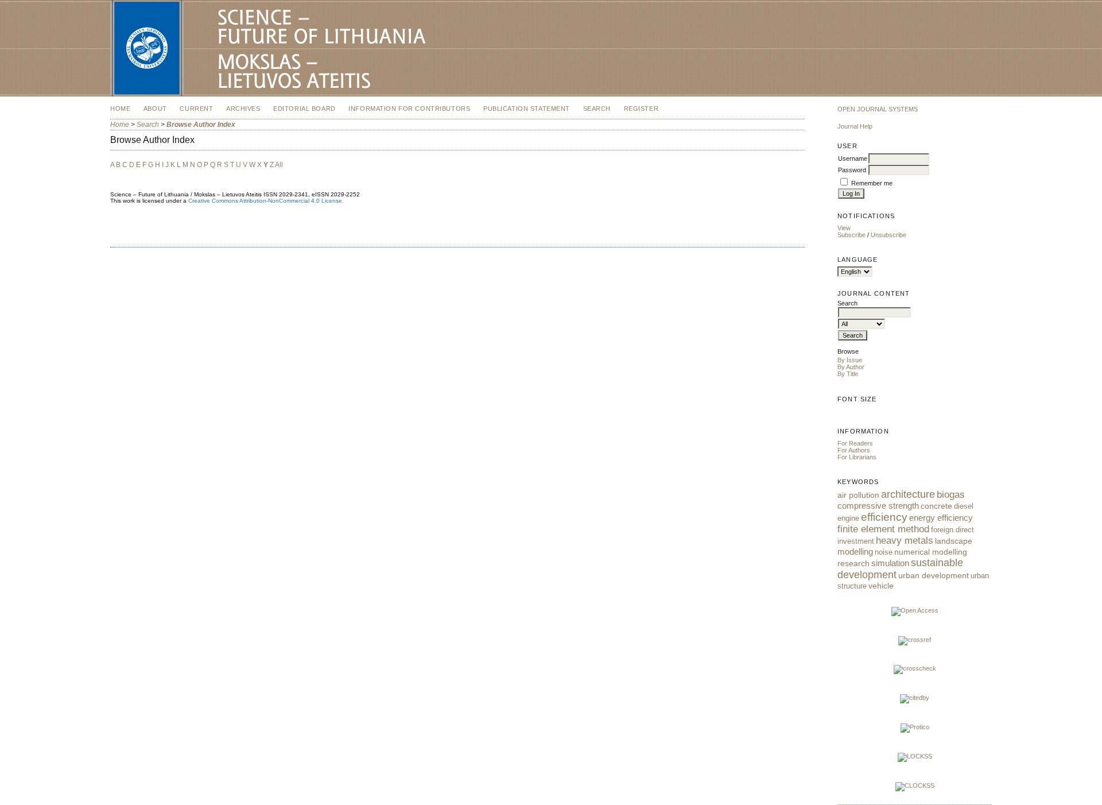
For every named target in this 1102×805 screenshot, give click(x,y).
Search (597, 108)
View (844, 228)
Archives (243, 108)
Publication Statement (526, 108)
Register (641, 108)
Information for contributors (409, 108)
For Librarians (856, 457)
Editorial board (304, 108)
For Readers (855, 443)
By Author (850, 366)
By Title (847, 373)
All (279, 165)
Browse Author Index (200, 125)
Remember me (872, 183)
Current (196, 108)
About (155, 108)
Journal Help (854, 126)
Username (852, 158)
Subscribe (851, 234)
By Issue (849, 360)
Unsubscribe (888, 234)
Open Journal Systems (877, 109)
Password (852, 170)
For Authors (853, 450)
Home (120, 108)
